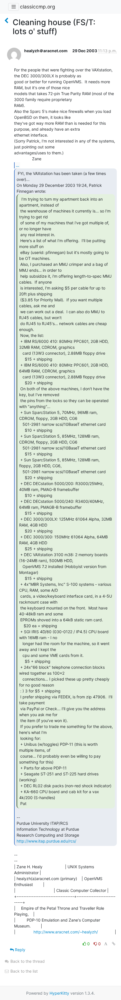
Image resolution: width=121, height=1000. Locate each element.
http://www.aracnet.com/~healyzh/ (65, 931)
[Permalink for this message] (114, 943)
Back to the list (23, 971)
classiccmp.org (37, 7)
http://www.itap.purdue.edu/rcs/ (46, 841)
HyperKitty (59, 993)
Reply (19, 949)
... (17, 165)
